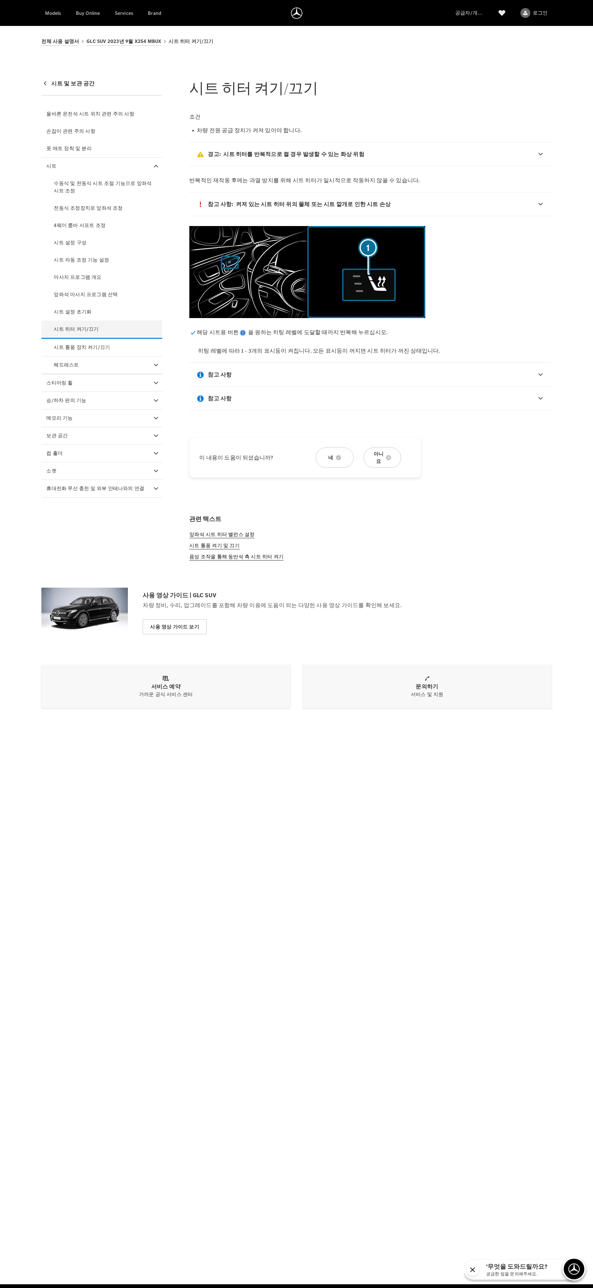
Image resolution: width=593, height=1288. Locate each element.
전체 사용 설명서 (60, 41)
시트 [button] (51, 166)
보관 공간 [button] (57, 435)
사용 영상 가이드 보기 (174, 626)
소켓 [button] (51, 471)
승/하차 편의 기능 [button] (66, 400)
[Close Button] (555, 1270)
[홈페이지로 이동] (296, 13)
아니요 (379, 457)
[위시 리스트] (502, 13)
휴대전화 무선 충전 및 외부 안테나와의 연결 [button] (95, 488)
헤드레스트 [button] (66, 365)
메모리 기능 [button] (59, 418)
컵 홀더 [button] (54, 453)
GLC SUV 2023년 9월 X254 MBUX (123, 41)
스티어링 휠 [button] (59, 383)
